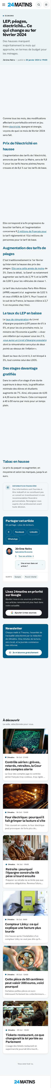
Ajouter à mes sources (25, 625)
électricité (14, 126)
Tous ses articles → (26, 556)
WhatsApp (13, 539)
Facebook (19, 532)
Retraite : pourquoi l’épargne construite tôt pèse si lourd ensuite (22, 885)
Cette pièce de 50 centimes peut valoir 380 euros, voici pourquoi (24, 993)
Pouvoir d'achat (30, 589)
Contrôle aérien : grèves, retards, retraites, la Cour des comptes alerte (23, 777)
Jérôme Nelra (9, 60)
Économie (9, 16)
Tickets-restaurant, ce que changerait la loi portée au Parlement (22, 1047)
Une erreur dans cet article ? (29, 577)
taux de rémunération (17, 319)
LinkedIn (34, 532)
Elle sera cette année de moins (28, 268)
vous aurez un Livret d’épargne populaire (24, 340)
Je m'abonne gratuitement (25, 665)
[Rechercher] (39, 5)
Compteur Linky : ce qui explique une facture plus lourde (23, 939)
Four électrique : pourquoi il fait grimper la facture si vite (23, 830)
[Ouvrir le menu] (4, 5)
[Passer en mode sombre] (46, 5)
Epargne (18, 589)
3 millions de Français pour (32, 231)
